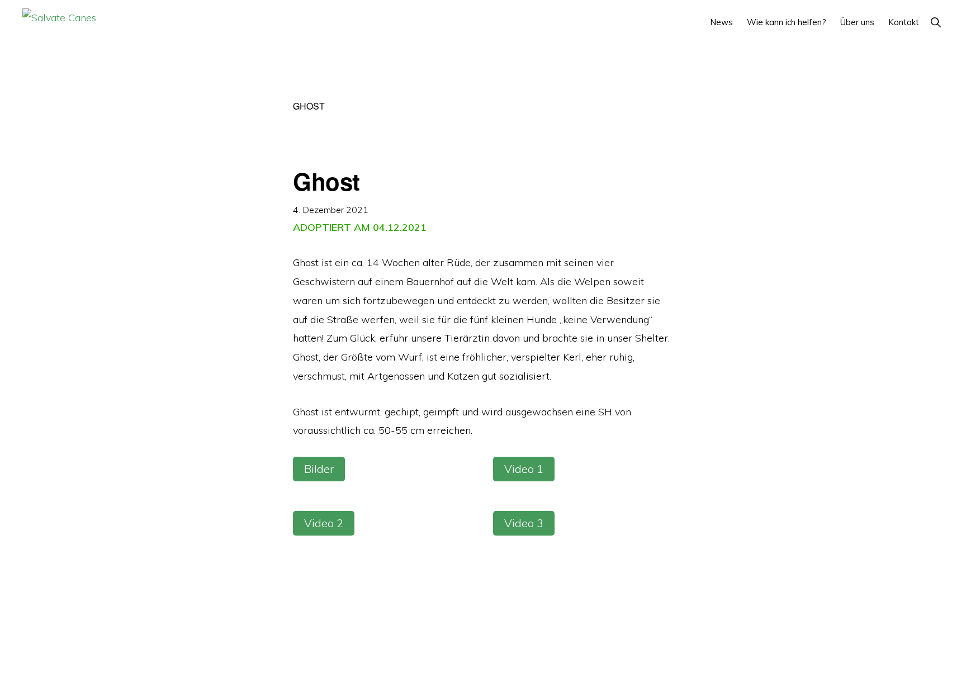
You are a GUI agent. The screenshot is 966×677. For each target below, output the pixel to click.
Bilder (319, 469)
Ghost (326, 181)
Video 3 (523, 523)
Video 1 (523, 469)
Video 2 (323, 523)
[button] (935, 22)
